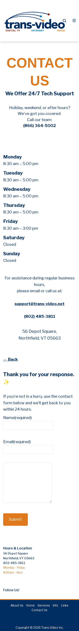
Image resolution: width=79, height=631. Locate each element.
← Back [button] (10, 359)
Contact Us (39, 610)
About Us (17, 605)
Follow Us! (11, 590)
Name (17, 417)
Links (64, 605)
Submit (15, 519)
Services (43, 605)
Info (55, 605)
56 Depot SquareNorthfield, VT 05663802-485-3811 (18, 558)
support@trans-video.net (39, 303)
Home (30, 605)
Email (17, 441)
